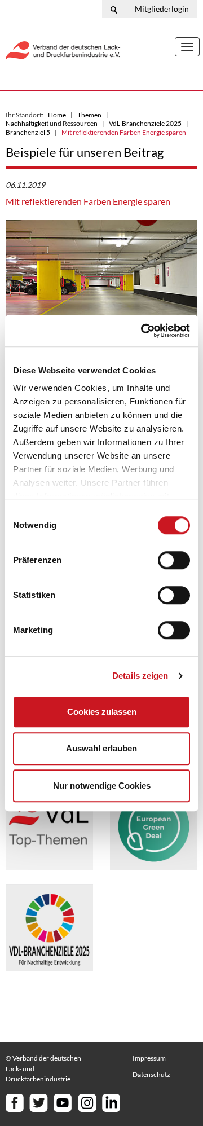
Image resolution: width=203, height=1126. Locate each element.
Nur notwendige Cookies (102, 785)
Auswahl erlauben (101, 748)
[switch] (174, 560)
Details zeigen (140, 675)
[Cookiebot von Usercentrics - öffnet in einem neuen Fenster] (143, 330)
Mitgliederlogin (162, 9)
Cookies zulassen (101, 711)
